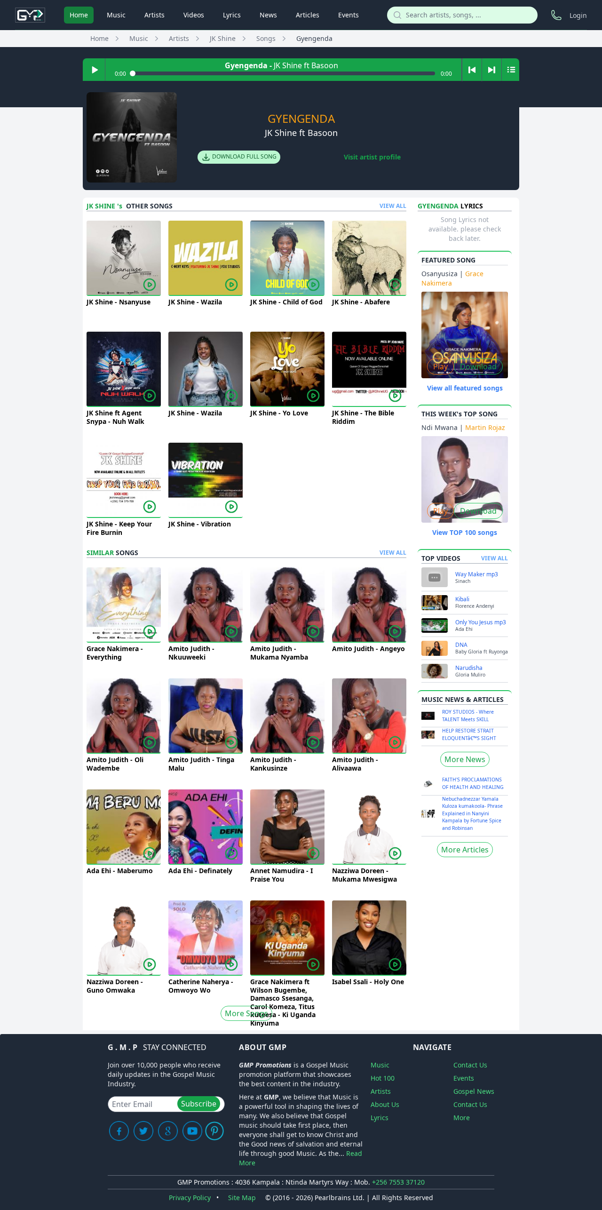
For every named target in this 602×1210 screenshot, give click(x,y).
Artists (154, 14)
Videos (193, 14)
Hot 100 (383, 1078)
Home (79, 14)
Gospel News (473, 1091)
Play (440, 366)
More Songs (246, 1013)
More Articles (465, 849)
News (268, 14)
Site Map (242, 1197)
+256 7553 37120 (398, 1182)
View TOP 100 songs (464, 532)
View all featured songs (465, 387)
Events (348, 14)
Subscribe (198, 1104)
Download (478, 366)
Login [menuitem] (578, 15)
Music (116, 14)
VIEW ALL (393, 206)
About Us (385, 1104)
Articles (307, 14)
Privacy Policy (190, 1197)
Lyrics (232, 14)
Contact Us (470, 1064)
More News (464, 759)
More (461, 1117)
